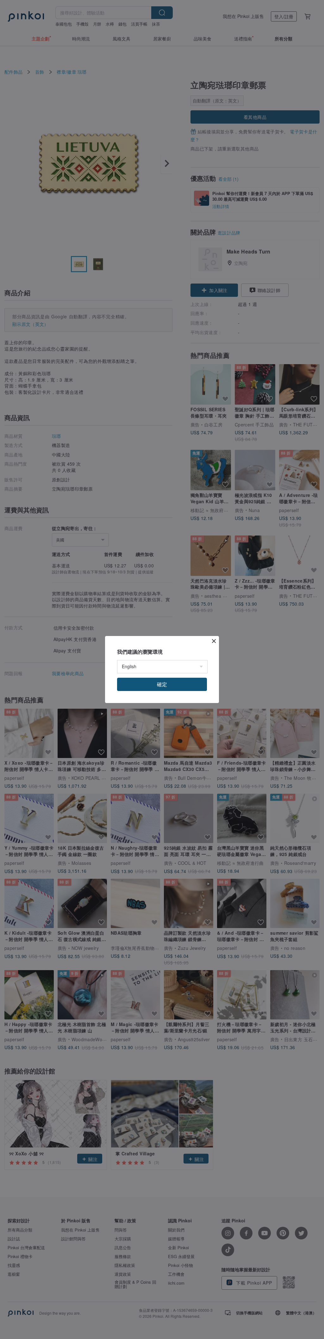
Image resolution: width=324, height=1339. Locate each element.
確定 (162, 684)
